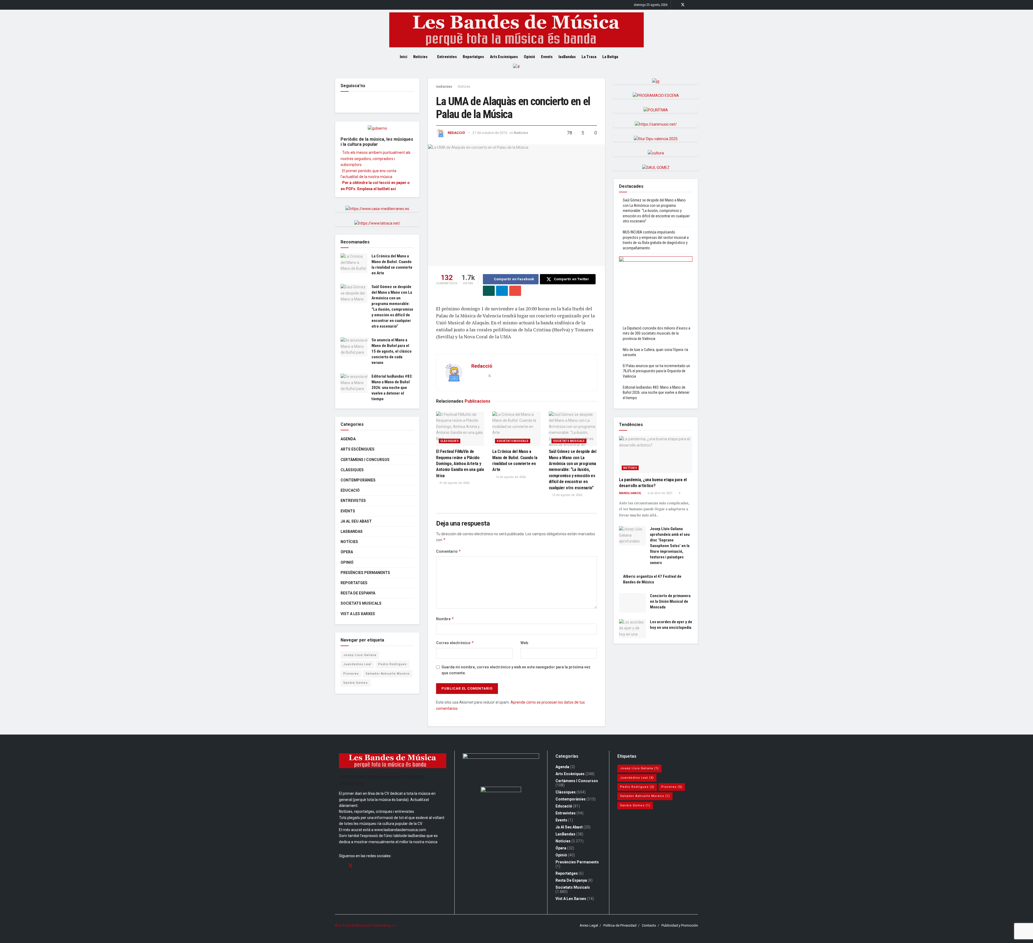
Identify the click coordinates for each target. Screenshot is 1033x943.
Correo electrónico (455, 642)
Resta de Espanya (358, 593)
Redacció (456, 133)
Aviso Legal (589, 925)
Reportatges (473, 56)
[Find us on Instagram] (689, 5)
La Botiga (610, 56)
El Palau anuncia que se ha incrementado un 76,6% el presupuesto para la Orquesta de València (656, 371)
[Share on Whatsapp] (489, 291)
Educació (350, 490)
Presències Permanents (365, 572)
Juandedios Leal (357, 664)
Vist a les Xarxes (358, 614)
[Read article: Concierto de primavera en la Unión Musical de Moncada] (632, 602)
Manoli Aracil (630, 493)
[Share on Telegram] (502, 291)
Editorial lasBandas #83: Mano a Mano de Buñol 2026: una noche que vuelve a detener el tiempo (392, 387)
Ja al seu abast (356, 521)
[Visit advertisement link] (516, 70)
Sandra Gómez (355, 683)
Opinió (529, 56)
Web (524, 643)
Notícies (420, 56)
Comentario (448, 551)
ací (393, 189)
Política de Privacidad (619, 925)
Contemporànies (358, 480)
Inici (403, 56)
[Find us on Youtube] (696, 5)
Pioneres (351, 673)
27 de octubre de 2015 (489, 133)
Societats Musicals (512, 440)
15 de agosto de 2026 (566, 495)
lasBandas (567, 56)
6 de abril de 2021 (660, 493)
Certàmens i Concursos (365, 460)
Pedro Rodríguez (392, 664)
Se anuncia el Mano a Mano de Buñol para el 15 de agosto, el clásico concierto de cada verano (392, 351)
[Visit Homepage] (516, 29)
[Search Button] (631, 56)
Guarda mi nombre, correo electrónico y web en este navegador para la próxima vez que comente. (515, 670)
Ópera (347, 552)
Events (547, 56)
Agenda (348, 439)
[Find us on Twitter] (683, 5)
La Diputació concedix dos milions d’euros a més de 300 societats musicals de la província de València (656, 333)
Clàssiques (449, 440)
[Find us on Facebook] (675, 5)
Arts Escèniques (504, 56)
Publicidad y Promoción (679, 925)
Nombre (445, 618)
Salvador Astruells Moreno (388, 673)
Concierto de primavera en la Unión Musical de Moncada (670, 601)
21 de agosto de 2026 (453, 483)
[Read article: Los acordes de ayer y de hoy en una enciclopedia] (632, 629)
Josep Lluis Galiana (359, 655)
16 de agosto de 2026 (510, 477)
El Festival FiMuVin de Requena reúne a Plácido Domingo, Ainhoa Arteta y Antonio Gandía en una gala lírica (460, 463)
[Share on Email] (515, 291)
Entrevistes (447, 56)
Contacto (649, 925)
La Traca (589, 56)
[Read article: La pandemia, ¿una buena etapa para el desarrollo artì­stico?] (655, 454)
